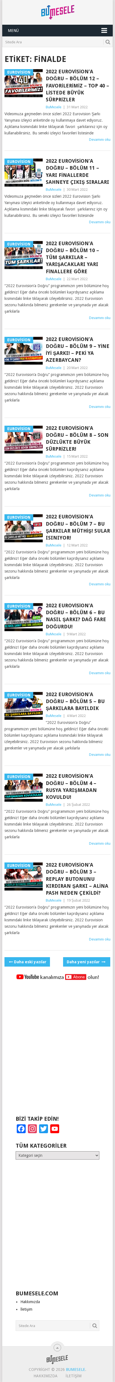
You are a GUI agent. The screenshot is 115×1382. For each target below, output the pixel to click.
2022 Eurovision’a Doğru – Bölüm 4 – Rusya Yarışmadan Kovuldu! (71, 786)
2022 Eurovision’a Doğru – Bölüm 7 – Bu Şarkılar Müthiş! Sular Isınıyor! (78, 527)
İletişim (26, 1309)
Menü (13, 30)
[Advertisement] (57, 1050)
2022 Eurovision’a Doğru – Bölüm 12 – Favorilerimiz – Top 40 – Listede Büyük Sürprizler (77, 85)
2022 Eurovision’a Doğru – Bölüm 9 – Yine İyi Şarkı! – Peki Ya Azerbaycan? (77, 349)
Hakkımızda (30, 1302)
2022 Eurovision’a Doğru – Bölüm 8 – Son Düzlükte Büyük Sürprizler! (77, 438)
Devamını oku (100, 139)
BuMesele (53, 107)
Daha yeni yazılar (84, 962)
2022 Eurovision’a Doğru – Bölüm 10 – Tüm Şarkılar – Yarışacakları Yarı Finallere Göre (72, 257)
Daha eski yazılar (30, 962)
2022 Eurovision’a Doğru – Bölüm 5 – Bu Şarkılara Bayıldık (75, 701)
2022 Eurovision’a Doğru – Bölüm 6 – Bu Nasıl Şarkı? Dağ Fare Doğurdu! (76, 616)
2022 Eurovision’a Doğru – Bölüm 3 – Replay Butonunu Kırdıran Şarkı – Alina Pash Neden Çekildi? (77, 879)
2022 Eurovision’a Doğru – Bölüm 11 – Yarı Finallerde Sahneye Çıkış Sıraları (77, 171)
